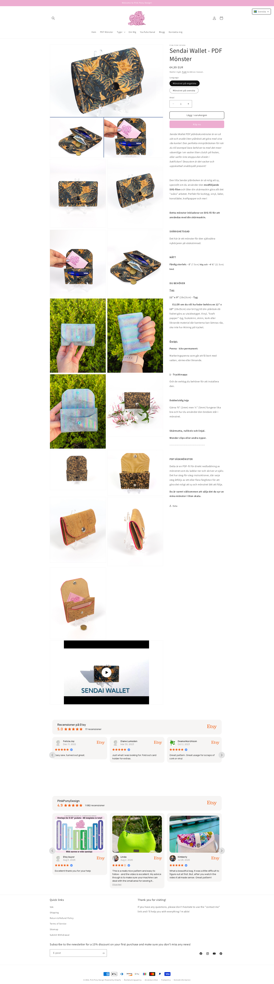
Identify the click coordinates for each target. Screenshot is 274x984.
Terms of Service (58, 923)
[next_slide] (222, 755)
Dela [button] (175, 505)
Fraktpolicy (166, 980)
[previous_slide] (52, 755)
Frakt (184, 72)
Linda (66, 856)
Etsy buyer (183, 856)
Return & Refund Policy (61, 918)
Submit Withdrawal (59, 934)
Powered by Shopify (113, 980)
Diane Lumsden (71, 741)
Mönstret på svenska (184, 90)
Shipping (54, 912)
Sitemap (54, 929)
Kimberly (125, 856)
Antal (172, 97)
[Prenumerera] (103, 953)
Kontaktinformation (182, 980)
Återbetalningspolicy (133, 980)
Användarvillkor (151, 980)
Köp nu (197, 124)
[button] (53, 18)
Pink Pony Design (97, 980)
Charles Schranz (187, 741)
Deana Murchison (130, 741)
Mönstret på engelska (184, 83)
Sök (52, 907)
